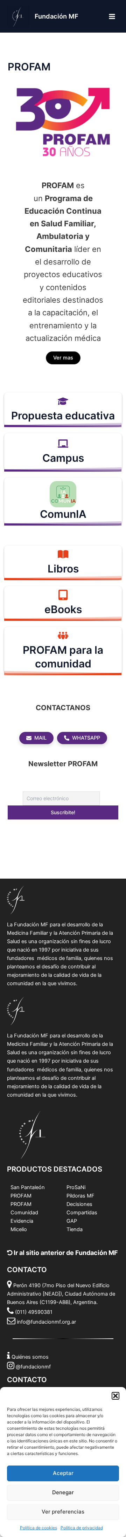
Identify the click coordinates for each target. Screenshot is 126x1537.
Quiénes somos (30, 1357)
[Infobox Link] (63, 409)
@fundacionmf (33, 1367)
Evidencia (21, 1221)
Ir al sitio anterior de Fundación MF (65, 1252)
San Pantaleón (27, 1187)
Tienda (74, 1229)
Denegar (63, 1492)
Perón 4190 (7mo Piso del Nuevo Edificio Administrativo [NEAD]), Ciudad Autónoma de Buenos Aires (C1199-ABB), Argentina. (61, 1293)
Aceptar (63, 1473)
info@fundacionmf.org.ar (46, 1322)
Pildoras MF (80, 1196)
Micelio (18, 1229)
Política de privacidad (82, 1527)
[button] (115, 1395)
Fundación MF (56, 16)
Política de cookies (38, 1527)
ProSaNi (75, 1187)
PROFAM (20, 1196)
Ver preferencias (63, 1511)
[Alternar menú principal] (112, 16)
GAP (71, 1221)
